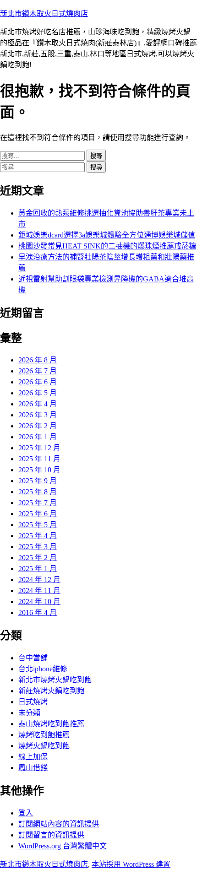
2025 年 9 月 (37, 481)
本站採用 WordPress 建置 (131, 864)
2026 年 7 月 (37, 371)
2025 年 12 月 (39, 448)
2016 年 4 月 (37, 612)
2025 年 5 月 (37, 525)
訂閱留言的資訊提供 (51, 835)
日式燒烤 (33, 702)
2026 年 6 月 (37, 382)
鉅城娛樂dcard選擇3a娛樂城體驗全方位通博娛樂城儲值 (106, 235)
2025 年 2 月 (37, 557)
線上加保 (33, 757)
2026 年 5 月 (37, 393)
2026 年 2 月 (37, 426)
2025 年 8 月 (37, 492)
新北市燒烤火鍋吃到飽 (55, 680)
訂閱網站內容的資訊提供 (58, 824)
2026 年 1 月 (37, 437)
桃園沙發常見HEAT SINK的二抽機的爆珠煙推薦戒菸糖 (107, 246)
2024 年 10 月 (39, 601)
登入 (25, 813)
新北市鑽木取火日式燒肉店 (44, 13)
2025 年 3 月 (37, 547)
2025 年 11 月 (39, 459)
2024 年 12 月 (39, 579)
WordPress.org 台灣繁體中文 (62, 846)
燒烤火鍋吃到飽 (44, 746)
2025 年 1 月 (37, 568)
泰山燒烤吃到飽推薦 (51, 724)
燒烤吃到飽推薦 (44, 735)
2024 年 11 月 (39, 590)
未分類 (29, 713)
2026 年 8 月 (37, 360)
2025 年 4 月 (37, 536)
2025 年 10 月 (39, 470)
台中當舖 (33, 658)
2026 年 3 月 (37, 415)
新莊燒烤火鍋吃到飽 (51, 691)
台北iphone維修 (42, 669)
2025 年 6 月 (37, 514)
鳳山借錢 (33, 768)
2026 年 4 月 (37, 404)
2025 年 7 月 (37, 503)
